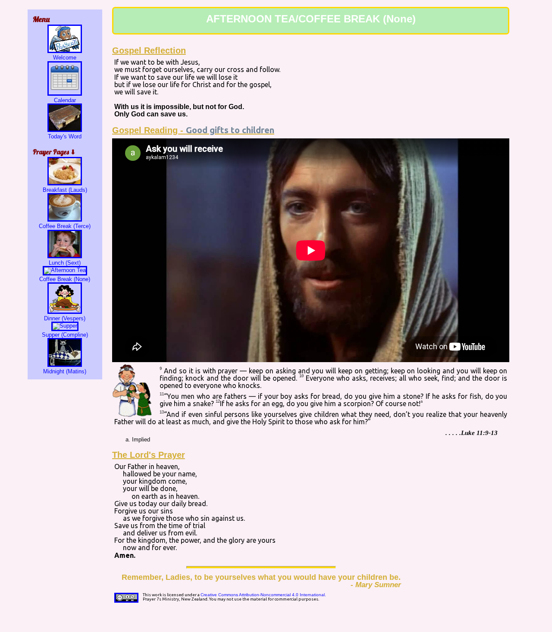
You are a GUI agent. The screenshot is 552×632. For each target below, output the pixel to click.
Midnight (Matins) (64, 371)
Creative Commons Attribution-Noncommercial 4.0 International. (263, 594)
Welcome (64, 57)
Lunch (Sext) (65, 263)
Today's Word (65, 136)
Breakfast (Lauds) (65, 190)
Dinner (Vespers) (64, 318)
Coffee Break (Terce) (65, 226)
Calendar (65, 100)
